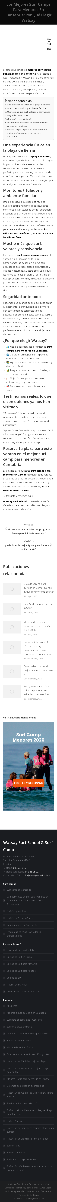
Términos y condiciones (27, 1187)
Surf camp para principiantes (21, 1159)
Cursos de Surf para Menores (22, 963)
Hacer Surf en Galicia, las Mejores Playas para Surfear (30, 1094)
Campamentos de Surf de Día (22, 924)
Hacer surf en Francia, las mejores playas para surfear (30, 1129)
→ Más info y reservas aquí (18, 495)
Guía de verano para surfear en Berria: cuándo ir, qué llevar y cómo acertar (39, 587)
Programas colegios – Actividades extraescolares (24, 933)
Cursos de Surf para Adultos (21, 970)
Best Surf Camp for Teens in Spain (38, 605)
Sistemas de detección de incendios (25, 1085)
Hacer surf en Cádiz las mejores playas (26, 1061)
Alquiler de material (17, 984)
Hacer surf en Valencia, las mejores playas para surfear (28, 1070)
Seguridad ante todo (17, 115)
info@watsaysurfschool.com (37, 875)
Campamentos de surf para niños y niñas (28, 1054)
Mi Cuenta (12, 1005)
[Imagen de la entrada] (12, 589)
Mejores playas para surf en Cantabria (26, 1012)
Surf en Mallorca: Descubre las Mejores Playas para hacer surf (30, 1112)
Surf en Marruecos (16, 1152)
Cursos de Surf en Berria (19, 956)
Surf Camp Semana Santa (20, 918)
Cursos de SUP (14, 977)
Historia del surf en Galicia (20, 1047)
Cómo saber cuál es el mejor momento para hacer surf (39, 670)
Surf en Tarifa (13, 1145)
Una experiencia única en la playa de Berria (28, 104)
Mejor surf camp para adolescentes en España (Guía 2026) (37, 625)
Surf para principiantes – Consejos (24, 1019)
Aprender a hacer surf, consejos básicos (27, 1033)
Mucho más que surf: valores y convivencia (28, 111)
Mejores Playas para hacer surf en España (28, 1078)
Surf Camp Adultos (16, 911)
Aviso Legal (45, 1187)
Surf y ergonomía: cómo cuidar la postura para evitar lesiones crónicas (37, 690)
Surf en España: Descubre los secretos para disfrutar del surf (29, 1168)
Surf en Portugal (15, 1121)
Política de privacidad (15, 1191)
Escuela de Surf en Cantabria (21, 950)
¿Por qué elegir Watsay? (19, 119)
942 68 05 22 (31, 871)
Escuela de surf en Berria (39, 1191)
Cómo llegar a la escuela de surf (23, 991)
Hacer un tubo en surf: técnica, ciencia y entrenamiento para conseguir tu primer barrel (38, 648)
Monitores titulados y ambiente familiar (27, 108)
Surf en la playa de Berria (19, 1026)
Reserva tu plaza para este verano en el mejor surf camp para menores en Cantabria (27, 133)
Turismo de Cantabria (29, 1195)
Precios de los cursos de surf (21, 1103)
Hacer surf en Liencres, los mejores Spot (27, 1138)
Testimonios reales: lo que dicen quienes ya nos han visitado (27, 124)
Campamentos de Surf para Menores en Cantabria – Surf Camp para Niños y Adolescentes (27, 900)
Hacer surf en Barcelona (19, 1040)
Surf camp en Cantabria (19, 889)
